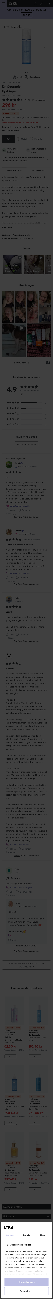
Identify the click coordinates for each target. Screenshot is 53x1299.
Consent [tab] (10, 1235)
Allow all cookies (27, 1282)
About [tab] (43, 1235)
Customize (25, 1291)
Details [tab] (26, 1235)
